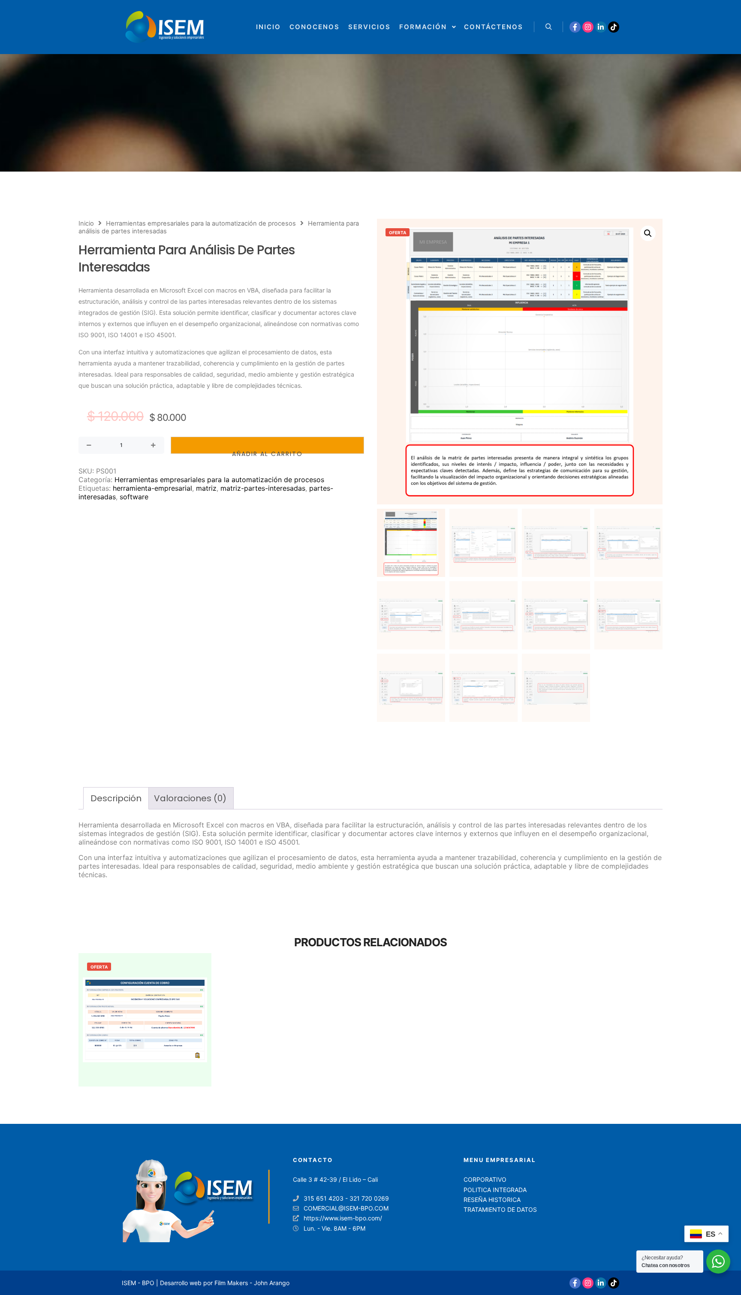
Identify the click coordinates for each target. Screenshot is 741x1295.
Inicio (86, 223)
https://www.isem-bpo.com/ (343, 1218)
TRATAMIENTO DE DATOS (500, 1209)
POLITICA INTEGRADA (495, 1189)
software (134, 496)
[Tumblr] (613, 27)
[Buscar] (548, 27)
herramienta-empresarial (152, 488)
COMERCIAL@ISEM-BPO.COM (346, 1208)
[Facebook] (575, 27)
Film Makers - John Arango (251, 1282)
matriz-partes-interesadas (262, 488)
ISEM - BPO (138, 1282)
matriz (206, 488)
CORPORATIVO (485, 1179)
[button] (648, 233)
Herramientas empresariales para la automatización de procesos (201, 223)
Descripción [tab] (116, 798)
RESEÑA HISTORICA (492, 1199)
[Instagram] (587, 27)
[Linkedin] (600, 27)
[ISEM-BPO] (165, 27)
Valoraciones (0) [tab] (190, 798)
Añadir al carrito (267, 452)
